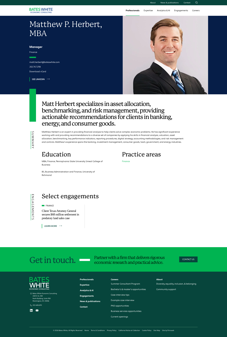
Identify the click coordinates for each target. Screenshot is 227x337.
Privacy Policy (111, 330)
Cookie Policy (146, 330)
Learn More (50, 226)
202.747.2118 (35, 67)
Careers (196, 10)
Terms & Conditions (98, 330)
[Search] (196, 2)
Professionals (133, 10)
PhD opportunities (120, 306)
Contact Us (188, 259)
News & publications (170, 2)
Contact (187, 2)
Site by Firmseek (168, 330)
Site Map (156, 330)
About (153, 2)
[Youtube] (37, 311)
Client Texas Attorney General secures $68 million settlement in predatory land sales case (60, 214)
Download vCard (37, 71)
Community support (166, 289)
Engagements (181, 10)
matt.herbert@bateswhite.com (44, 62)
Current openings (119, 316)
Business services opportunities (126, 311)
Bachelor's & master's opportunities (128, 289)
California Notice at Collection (129, 330)
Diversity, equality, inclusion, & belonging (176, 284)
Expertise (148, 10)
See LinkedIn (38, 79)
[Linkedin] (31, 311)
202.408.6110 (37, 305)
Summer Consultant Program (125, 284)
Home (86, 330)
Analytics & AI (163, 10)
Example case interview (122, 300)
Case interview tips (120, 295)
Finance (33, 52)
